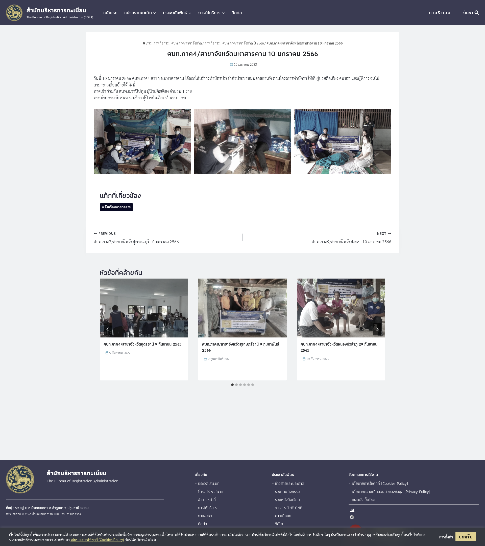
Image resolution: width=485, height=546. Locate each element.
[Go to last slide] (108, 329)
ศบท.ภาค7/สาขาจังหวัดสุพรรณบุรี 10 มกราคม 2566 (136, 237)
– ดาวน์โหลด (281, 516)
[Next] (377, 329)
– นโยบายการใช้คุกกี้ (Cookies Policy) (378, 483)
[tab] (232, 384)
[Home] (144, 43)
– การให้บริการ (206, 508)
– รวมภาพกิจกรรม (286, 491)
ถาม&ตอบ (440, 12)
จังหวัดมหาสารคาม (116, 207)
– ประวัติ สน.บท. (208, 483)
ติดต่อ (236, 12)
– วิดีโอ (277, 524)
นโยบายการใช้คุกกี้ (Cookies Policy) (97, 539)
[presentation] (144, 308)
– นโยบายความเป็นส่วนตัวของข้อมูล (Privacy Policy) (389, 491)
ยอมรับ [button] (465, 536)
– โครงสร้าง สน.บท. (210, 491)
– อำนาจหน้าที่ (205, 499)
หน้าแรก (110, 12)
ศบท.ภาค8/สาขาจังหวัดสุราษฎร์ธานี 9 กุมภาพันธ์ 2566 (240, 347)
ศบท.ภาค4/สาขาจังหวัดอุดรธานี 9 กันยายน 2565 (143, 344)
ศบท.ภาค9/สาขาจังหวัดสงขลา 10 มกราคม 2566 (351, 237)
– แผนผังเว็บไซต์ (362, 499)
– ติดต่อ (201, 524)
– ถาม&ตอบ (204, 516)
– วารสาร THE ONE (287, 508)
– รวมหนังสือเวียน (286, 499)
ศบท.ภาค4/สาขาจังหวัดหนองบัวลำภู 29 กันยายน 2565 (339, 347)
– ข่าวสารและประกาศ (288, 483)
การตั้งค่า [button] (446, 537)
